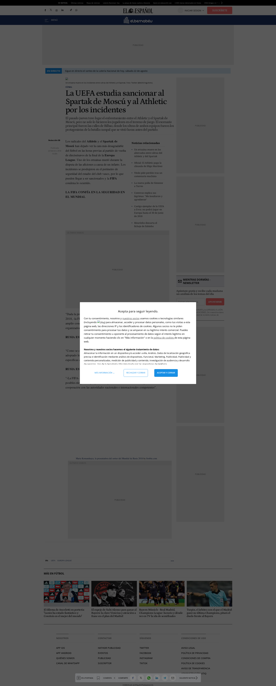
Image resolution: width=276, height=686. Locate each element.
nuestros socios (130, 318)
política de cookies (163, 337)
